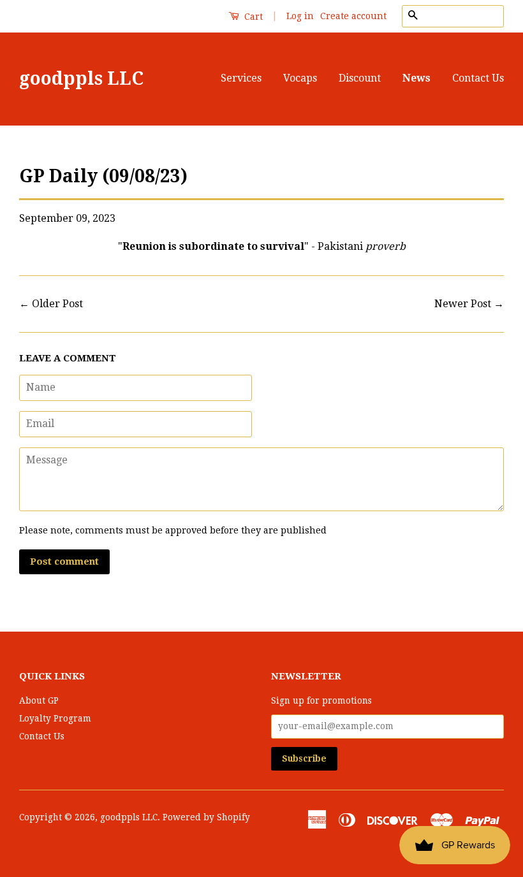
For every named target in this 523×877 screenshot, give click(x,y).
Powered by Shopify (206, 817)
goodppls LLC (81, 78)
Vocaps (300, 78)
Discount (360, 78)
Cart (252, 16)
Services (241, 78)
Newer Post (462, 304)
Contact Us (478, 78)
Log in (300, 16)
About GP (39, 700)
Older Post (57, 304)
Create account (353, 16)
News (416, 78)
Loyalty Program (55, 718)
